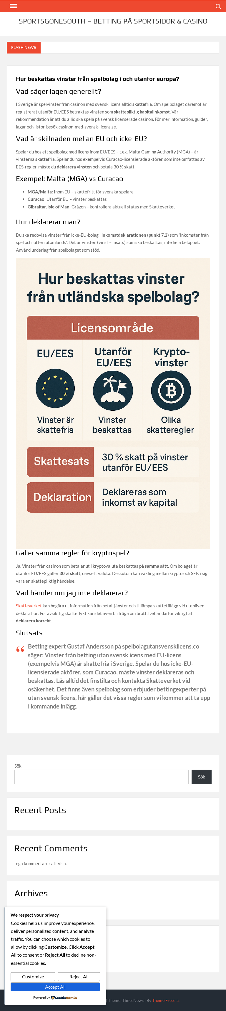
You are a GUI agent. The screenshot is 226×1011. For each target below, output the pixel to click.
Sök (17, 765)
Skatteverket (29, 605)
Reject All (79, 976)
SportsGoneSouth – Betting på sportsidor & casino (113, 21)
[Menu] (13, 6)
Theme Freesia (165, 1000)
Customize (33, 976)
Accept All (55, 987)
